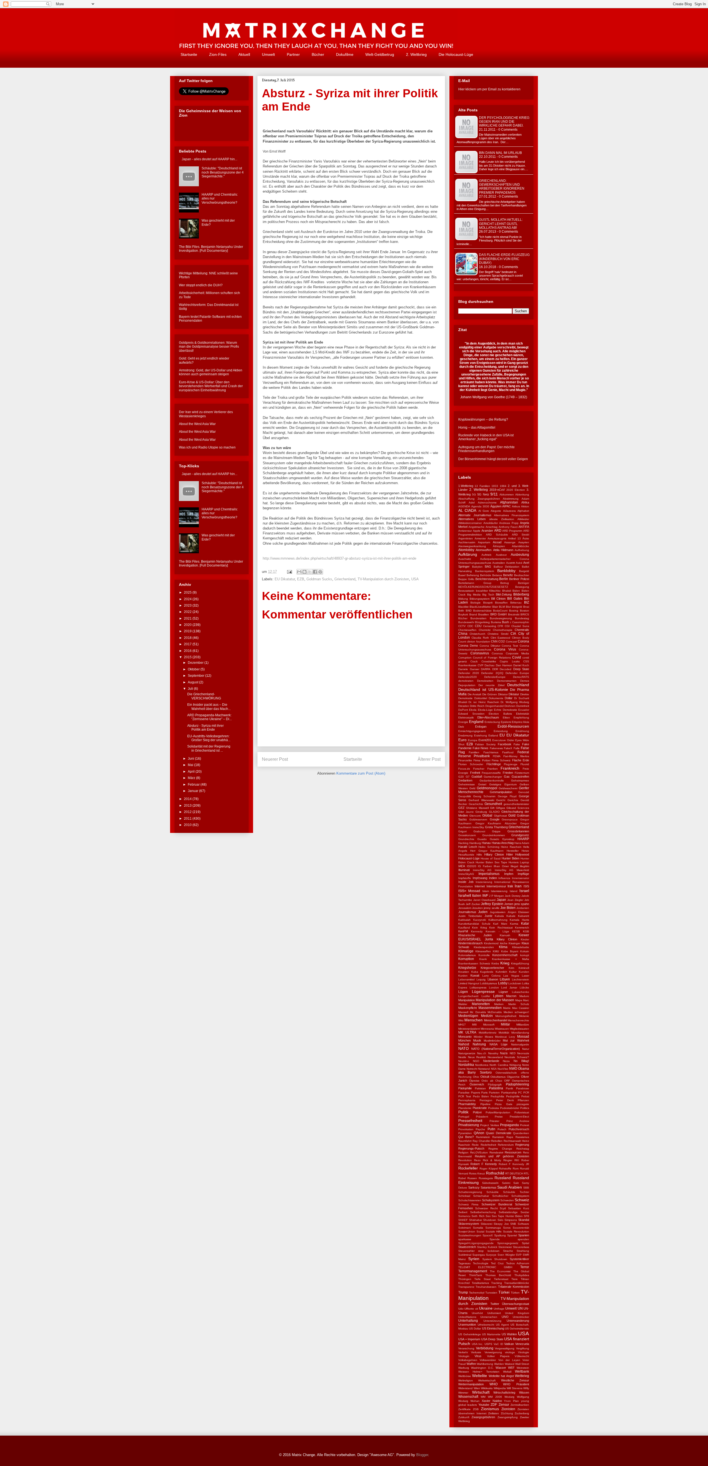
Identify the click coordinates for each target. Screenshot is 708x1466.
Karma (514, 923)
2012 (188, 812)
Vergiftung (522, 1348)
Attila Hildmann (503, 550)
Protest (524, 1125)
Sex (488, 1216)
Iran (518, 886)
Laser (525, 975)
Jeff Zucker (473, 904)
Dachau (489, 665)
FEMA (497, 756)
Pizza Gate (503, 1104)
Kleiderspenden (484, 947)
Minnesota (487, 1028)
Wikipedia (500, 1388)
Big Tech (488, 594)
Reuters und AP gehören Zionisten (502, 1156)
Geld (472, 788)
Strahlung (523, 1250)
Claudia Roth (480, 637)
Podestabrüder (509, 1108)
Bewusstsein (466, 590)
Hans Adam (521, 843)
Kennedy (477, 931)
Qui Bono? (466, 1137)
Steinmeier (505, 1247)
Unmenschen (488, 1316)
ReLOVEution (479, 1152)
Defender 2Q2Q (492, 673)
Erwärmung (465, 735)
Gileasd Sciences (517, 807)
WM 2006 (495, 1396)
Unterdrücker (521, 1316)
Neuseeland (495, 1057)
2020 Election (515, 489)
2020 (188, 625)
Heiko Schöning (488, 846)
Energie (463, 721)
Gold (512, 815)
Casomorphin (520, 622)
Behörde (485, 575)
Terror (524, 1267)
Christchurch (477, 633)
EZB (300, 579)
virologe (510, 1352)
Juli (191, 689)
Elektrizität (522, 713)
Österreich (477, 1084)
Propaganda (509, 1125)
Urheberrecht (486, 1324)
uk (476, 1308)
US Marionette (491, 1334)
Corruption (465, 657)
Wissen (524, 1392)
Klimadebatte (520, 947)
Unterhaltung (468, 1321)
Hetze (525, 850)
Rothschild (495, 1173)
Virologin (463, 1356)
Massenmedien (490, 1008)
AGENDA (464, 506)
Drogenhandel (494, 705)
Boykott (463, 614)
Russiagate (486, 1178)
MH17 (462, 1024)
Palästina (496, 1088)
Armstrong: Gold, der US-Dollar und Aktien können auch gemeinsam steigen (210, 372)
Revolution (465, 1160)
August (193, 682)
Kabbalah (464, 919)
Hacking (463, 843)
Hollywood (522, 854)
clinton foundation (478, 641)
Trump (463, 1292)
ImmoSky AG (482, 870)
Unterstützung (492, 1320)
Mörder (478, 1036)
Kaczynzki (479, 919)
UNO (505, 1316)
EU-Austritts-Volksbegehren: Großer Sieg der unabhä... (208, 738)
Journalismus (467, 912)
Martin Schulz (518, 1004)
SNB (513, 1223)
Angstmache (476, 526)
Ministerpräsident (469, 1028)
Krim (511, 967)
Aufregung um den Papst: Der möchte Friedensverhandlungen (486, 449)
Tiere (514, 1279)
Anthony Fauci (508, 526)
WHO (494, 1384)
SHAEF (463, 1219)
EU (502, 735)
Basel (461, 575)
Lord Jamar (509, 987)
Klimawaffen (483, 951)
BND (469, 610)
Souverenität (521, 1227)
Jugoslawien (498, 912)
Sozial (480, 1231)
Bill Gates (514, 598)
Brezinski (513, 614)
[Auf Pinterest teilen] (320, 572)
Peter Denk (505, 1100)
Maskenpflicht (467, 1007)
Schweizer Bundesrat (496, 1204)
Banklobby (506, 570)
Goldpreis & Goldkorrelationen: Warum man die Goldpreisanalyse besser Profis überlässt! (209, 347)
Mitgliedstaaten (519, 1028)
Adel (472, 502)
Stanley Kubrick (487, 1247)
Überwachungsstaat (515, 1303)
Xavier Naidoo (492, 1400)
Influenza (504, 878)
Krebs (495, 963)
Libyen (505, 979)
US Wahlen (509, 1334)
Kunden (524, 971)
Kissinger (514, 943)
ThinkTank (475, 1275)
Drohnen (510, 705)
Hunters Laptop (519, 862)
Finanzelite (465, 760)
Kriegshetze (467, 968)
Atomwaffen (483, 550)
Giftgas (500, 807)
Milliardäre (522, 1024)
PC (520, 1092)
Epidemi (506, 721)
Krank (483, 959)
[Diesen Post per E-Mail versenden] (299, 572)
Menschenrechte (518, 1020)
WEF (511, 1367)
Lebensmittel (466, 979)
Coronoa (497, 653)
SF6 (526, 1216)
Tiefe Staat (482, 1279)
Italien (476, 896)
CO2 (501, 641)
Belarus (497, 575)
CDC (470, 626)
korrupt (524, 955)
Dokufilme (344, 54)
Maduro (524, 996)
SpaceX (488, 1235)
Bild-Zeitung (504, 594)
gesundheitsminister (516, 804)
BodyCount (500, 610)
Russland (502, 1178)
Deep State (521, 669)
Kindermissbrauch (470, 943)
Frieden (508, 772)
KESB (516, 931)
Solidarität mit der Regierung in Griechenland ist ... (208, 748)
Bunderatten (478, 618)
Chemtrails (522, 629)
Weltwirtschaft (487, 1380)
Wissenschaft (468, 1397)
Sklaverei (486, 1223)
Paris (484, 1092)
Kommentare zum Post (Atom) (360, 773)
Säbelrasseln (490, 1182)
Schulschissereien (469, 1200)
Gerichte (512, 800)
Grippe (496, 831)
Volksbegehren (467, 1360)
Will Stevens (514, 1388)
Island (513, 891)
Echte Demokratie (505, 709)
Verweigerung (493, 1352)
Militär (505, 1024)
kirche (503, 943)
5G (474, 494)
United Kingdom (517, 1313)
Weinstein (523, 1367)
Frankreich (510, 768)
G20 (461, 776)
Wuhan (475, 1400)
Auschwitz (464, 558)
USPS (488, 1344)
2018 (188, 638)
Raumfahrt (465, 1140)
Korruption (466, 959)
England (476, 721)
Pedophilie (513, 1096)
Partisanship (509, 1092)
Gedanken (465, 780)
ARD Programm (512, 530)
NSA (494, 1068)
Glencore (475, 815)
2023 (188, 605)
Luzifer (485, 996)
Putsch (502, 1129)
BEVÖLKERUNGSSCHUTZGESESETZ (483, 586)
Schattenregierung (470, 1192)
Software (523, 1223)
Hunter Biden (510, 858)
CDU (478, 626)
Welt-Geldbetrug (379, 54)
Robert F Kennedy (483, 1164)
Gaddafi (477, 776)
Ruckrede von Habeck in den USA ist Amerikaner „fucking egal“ (486, 437)
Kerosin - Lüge (497, 931)
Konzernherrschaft (504, 955)
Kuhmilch (501, 971)
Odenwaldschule (506, 1072)
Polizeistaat (521, 1112)
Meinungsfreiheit (505, 1015)
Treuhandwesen (486, 1286)
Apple (476, 530)
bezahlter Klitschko (488, 590)
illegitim (524, 866)
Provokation (465, 1129)
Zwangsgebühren (483, 1417)
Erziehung (480, 735)
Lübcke (524, 987)
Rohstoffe (505, 1168)
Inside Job (465, 881)
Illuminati (464, 870)
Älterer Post (429, 759)
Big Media (474, 594)
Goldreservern (478, 819)
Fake (517, 744)
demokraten (465, 680)
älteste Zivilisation (501, 519)
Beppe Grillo (466, 579)
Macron (511, 996)
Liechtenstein (520, 979)
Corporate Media (517, 653)
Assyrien (523, 542)
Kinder (525, 939)
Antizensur (465, 530)
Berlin (503, 579)
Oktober (194, 669)
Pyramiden (465, 1133)
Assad (497, 542)
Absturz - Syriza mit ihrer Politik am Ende (205, 727)
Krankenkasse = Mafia (510, 959)
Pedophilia (497, 1096)
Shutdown (489, 1219)
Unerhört (477, 1313)
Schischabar (481, 1195)
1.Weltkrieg (465, 485)
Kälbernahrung (497, 919)
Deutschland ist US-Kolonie (483, 689)
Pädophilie (465, 1088)
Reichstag (522, 1148)
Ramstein (498, 1137)
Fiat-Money (510, 756)
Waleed (509, 1363)
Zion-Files (218, 54)
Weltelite (479, 1375)
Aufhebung (522, 550)
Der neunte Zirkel (491, 685)
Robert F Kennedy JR (514, 1164)
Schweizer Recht (486, 1208)
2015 (188, 657)
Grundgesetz (520, 835)
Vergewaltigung (504, 1348)
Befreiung (473, 575)
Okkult (484, 1076)
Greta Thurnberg (496, 827)
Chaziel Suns (520, 626)
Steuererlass (521, 1247)
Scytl (503, 1208)
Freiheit (475, 772)
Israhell (464, 895)
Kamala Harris (519, 919)
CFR (500, 626)
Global (487, 815)
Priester (494, 1121)
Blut (508, 606)
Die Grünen (489, 694)
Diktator (503, 694)
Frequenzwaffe (491, 772)
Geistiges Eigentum (503, 784)
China (462, 634)
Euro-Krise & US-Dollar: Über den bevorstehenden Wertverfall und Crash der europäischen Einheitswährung (211, 386)
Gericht (500, 800)
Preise (499, 1116)
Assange (510, 542)
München (464, 1040)
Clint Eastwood (501, 637)
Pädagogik (495, 1084)
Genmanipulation (501, 792)
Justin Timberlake (470, 915)
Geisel (482, 784)
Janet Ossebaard (484, 899)
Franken (492, 768)
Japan (501, 900)
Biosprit (488, 602)
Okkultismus (498, 1076)
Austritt (510, 562)
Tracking (496, 1282)
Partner (293, 54)
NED (513, 1053)
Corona (523, 641)
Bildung (463, 598)
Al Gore (483, 510)
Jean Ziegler (515, 899)
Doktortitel (480, 698)
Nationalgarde (520, 1044)
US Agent (502, 1324)
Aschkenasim (466, 542)
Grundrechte (466, 839)
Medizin (487, 1016)
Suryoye (491, 1254)
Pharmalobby (467, 1104)
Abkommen (506, 494)
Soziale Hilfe (494, 1231)
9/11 (494, 494)
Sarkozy (474, 1187)
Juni (191, 758)
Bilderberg (521, 594)
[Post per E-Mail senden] (289, 572)
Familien (474, 752)
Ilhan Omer (501, 866)
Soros (507, 1227)
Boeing (513, 610)
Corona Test (510, 645)
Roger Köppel (489, 1168)
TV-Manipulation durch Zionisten (383, 579)
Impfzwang (480, 878)
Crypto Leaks (509, 661)
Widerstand (465, 1388)
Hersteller (513, 850)
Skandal (523, 1219)
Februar (194, 784)
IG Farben (485, 866)
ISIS (526, 886)
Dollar (508, 698)
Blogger (422, 1455)
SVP (519, 1254)
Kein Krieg (479, 927)
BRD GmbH (498, 614)
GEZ (461, 807)
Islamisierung (499, 891)
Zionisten (508, 1409)
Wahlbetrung (485, 1363)
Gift (492, 807)
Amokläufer (490, 522)
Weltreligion (465, 1380)
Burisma (496, 622)
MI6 (474, 1024)
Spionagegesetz (507, 1243)
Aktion (525, 506)
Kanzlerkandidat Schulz (474, 923)
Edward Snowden (471, 713)
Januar (193, 791)
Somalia (478, 1227)
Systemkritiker (519, 1259)
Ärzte (525, 538)
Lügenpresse (483, 991)
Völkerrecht (522, 1356)
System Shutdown (494, 1259)
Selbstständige (508, 1212)
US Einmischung (493, 1328)
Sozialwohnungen (469, 1235)
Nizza (506, 1061)
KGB (526, 931)
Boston (524, 610)
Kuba (474, 971)
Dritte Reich (477, 705)
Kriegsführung (520, 963)
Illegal (514, 866)
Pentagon (486, 1100)
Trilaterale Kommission (513, 1286)
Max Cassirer (520, 1007)
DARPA (485, 669)
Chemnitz (485, 629)
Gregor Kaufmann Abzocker (496, 823)
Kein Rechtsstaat (500, 927)
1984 (503, 485)
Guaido (482, 839)
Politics (524, 1108)
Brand (473, 614)
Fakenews (496, 748)
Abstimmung (511, 498)
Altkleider (523, 519)
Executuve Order (503, 740)
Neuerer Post (275, 759)
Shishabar (475, 1219)
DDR (495, 669)
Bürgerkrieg (482, 622)
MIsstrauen (502, 1028)
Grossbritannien (518, 831)
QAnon (479, 1133)
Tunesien (491, 1292)
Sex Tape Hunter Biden (507, 1216)
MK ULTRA (467, 1032)
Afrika (525, 502)
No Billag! (521, 1061)
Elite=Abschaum (488, 717)
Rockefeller (468, 1168)
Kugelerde (486, 971)
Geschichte (476, 804)
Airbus (516, 506)
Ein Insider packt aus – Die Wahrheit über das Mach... (209, 706)
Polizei (477, 1112)
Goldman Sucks (319, 579)
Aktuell (244, 54)
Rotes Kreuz (477, 1173)
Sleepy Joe (501, 1223)
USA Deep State (492, 1339)
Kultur (513, 971)
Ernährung (522, 731)
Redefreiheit (488, 1144)
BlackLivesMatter (480, 606)
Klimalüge (465, 951)
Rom (516, 1168)
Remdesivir (496, 1152)
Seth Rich (478, 1216)
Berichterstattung (486, 579)
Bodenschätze (482, 610)
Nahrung (479, 1044)
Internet (480, 886)
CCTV (462, 626)
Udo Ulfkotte (466, 1308)
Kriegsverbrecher (492, 967)
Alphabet (523, 510)
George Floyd (507, 796)
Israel (524, 890)
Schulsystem (490, 1200)
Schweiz (522, 1200)
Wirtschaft (481, 1392)
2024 (188, 599)
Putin (491, 1129)
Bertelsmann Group (474, 582)
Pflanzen (523, 1100)
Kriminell (524, 967)
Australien (498, 562)
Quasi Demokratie (498, 1133)
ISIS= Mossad (469, 891)
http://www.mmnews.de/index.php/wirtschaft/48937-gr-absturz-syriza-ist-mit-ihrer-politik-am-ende (339, 558)
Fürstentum (522, 772)
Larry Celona (491, 975)
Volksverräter (488, 1360)
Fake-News (480, 748)
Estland (493, 735)
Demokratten (485, 680)
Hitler (509, 854)
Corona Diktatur (490, 645)
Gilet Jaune (466, 811)
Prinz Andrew (517, 1121)
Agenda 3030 (480, 506)
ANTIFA (524, 526)
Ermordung (501, 731)
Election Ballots (500, 713)
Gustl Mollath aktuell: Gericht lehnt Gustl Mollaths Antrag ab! (501, 224)
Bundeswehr (466, 622)
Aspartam (484, 542)
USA (415, 579)
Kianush (505, 935)
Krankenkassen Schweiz (474, 963)
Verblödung (484, 1348)
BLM (502, 606)
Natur (525, 1048)
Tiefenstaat (501, 1279)
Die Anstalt (474, 694)
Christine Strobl (498, 633)
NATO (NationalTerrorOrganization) (495, 1048)
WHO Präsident (516, 1384)
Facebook (504, 744)
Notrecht (472, 1068)
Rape (509, 1137)
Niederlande (491, 1061)
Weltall (507, 1371)
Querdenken (521, 1133)
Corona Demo (468, 645)
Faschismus (490, 752)
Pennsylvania (466, 1100)
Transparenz (466, 1286)
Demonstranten (507, 680)
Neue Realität (477, 1057)
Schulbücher (500, 1195)
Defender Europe (517, 673)
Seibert (462, 1212)
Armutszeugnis (497, 538)
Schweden (507, 1200)
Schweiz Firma (468, 1204)
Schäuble (492, 1192)
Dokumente (496, 698)
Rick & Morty (492, 1160)
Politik (463, 1112)
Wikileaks (487, 1388)
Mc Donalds (478, 1012)
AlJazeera (509, 510)
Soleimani (464, 1227)
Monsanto (465, 1036)
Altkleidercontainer (470, 522)
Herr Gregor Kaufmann (487, 850)
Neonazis (523, 1053)
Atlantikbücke (520, 546)
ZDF (494, 1405)
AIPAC (506, 506)
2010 (188, 825)
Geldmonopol (487, 788)
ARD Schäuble (497, 534)
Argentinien (465, 538)
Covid (516, 657)
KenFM (463, 931)
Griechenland (344, 579)
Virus (478, 1356)
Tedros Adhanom (517, 1263)
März (192, 778)
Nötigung (515, 1064)
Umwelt (268, 54)
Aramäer (487, 530)
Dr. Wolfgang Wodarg (515, 702)
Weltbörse (464, 1376)
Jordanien (522, 907)
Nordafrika (466, 1065)
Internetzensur (496, 886)
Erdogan (480, 726)
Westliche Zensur (515, 1380)
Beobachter (521, 575)
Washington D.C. (482, 1367)
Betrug (504, 582)
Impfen (508, 873)
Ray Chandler (481, 1140)
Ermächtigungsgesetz (472, 731)
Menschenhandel (495, 1020)
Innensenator (520, 878)
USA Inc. (477, 1344)
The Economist (500, 1271)
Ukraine (486, 1308)
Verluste (476, 1352)
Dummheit (522, 705)
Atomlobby (466, 550)
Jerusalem (464, 907)
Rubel (462, 1178)
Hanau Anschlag (503, 843)
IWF (485, 896)
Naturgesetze (466, 1053)
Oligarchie (513, 1076)
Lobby (502, 983)
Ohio (476, 1076)
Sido (500, 1219)
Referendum (506, 1144)
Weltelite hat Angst (501, 1376)
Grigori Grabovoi (471, 831)
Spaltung (500, 1235)
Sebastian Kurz (518, 1208)
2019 (188, 631)
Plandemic (465, 1108)
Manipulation (466, 1000)
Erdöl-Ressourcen (513, 726)
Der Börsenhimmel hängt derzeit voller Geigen (493, 459)
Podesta (493, 1108)
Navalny (493, 1053)
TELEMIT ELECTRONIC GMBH (485, 1267)
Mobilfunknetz (487, 1032)
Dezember (196, 663)
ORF (507, 1080)
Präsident (482, 1116)
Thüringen (464, 1279)
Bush (505, 622)
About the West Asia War (197, 424)
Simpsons (510, 1219)
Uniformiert (494, 1313)
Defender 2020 (468, 673)
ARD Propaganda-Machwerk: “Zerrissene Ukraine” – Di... (209, 717)
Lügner (503, 991)
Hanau (486, 843)
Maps (518, 1000)
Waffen (471, 1363)
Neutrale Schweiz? (516, 1057)
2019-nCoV (497, 489)
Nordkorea (481, 1064)
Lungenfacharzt (468, 996)
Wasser (501, 1367)
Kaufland (464, 927)
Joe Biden (508, 908)
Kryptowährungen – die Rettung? (483, 419)
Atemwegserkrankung (472, 546)
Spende (495, 1239)
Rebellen (497, 1140)
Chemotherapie (502, 629)
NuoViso (503, 1068)
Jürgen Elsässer (518, 912)
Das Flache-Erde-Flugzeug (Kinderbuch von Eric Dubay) (504, 259)
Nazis (504, 1053)
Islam (485, 891)
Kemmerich (522, 927)
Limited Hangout (468, 983)
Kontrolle (484, 955)
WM (483, 1396)
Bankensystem (484, 571)
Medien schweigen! (516, 1012)
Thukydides (521, 1275)
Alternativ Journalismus (474, 515)
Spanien (523, 1235)
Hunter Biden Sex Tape (491, 862)
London (494, 987)
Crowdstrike (488, 661)
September (196, 676)
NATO (463, 1048)
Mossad (523, 1036)
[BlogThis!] (304, 572)
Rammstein (483, 1137)
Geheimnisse (466, 784)
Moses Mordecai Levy (500, 1036)
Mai (191, 765)
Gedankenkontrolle (492, 780)
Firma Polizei (481, 760)
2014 (188, 799)
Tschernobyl (476, 1292)
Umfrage (499, 1308)
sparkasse (464, 1239)
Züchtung (507, 1413)
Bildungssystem (480, 598)
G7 (468, 776)
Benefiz (508, 575)
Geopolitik (464, 796)
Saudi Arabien (509, 1187)
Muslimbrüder (492, 1040)
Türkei (503, 1292)
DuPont (463, 709)
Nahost (463, 1044)
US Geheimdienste (517, 1328)
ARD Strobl (520, 534)
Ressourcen (513, 1152)
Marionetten (481, 1004)
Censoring (489, 626)
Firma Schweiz (501, 760)
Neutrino (463, 1061)
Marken (499, 1004)
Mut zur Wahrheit (516, 1040)
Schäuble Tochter (516, 1192)
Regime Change (500, 1148)
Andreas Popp (509, 522)
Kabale (511, 915)
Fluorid (524, 764)
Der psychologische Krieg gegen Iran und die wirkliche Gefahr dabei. (504, 122)
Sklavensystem (468, 1223)
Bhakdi (506, 590)
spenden (523, 1239)
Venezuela (522, 1344)
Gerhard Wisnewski (481, 800)
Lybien (498, 996)
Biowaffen (501, 602)
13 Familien (482, 485)
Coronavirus (479, 653)
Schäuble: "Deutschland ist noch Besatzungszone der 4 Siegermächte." (223, 172)
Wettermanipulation (471, 1384)
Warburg (463, 1367)
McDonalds (495, 1012)
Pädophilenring (517, 1084)
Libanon (493, 979)
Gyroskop (508, 839)
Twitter (494, 1303)
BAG (488, 566)
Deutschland (518, 685)
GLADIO (494, 811)
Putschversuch (519, 1129)
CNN (494, 641)
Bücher (318, 54)
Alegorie (496, 510)
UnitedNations (467, 1316)
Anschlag (492, 526)
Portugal (463, 1116)
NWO (513, 1069)
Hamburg (475, 843)
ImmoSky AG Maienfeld (512, 870)
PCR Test (464, 1096)
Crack (474, 661)
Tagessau (464, 1263)
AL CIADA (467, 510)
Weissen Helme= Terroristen (478, 1371)
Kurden (463, 975)
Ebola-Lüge (485, 709)
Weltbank (522, 1371)
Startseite (189, 54)
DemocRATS (521, 676)
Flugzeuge (510, 764)
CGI (507, 626)
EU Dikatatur (285, 579)
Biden (516, 590)
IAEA (461, 866)
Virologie (523, 1352)
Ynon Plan (511, 1400)
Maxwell (463, 1012)
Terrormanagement (472, 1271)
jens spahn (521, 904)
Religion (463, 1152)
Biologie (475, 602)
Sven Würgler (506, 1254)
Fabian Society (485, 744)
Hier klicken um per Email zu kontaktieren (489, 89)
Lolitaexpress (478, 987)
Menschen (473, 1020)
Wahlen (499, 1363)
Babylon (477, 566)
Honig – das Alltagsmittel (476, 427)
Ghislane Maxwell (477, 807)
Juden (483, 912)
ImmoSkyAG (466, 873)
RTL (526, 1173)
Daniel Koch (521, 665)
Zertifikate (464, 1409)
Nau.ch (481, 1053)
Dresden (463, 705)
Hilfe (479, 854)
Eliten (506, 717)
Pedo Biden (481, 1096)
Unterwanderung (518, 1320)
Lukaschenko (520, 991)
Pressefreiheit (470, 1120)
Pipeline (485, 1104)
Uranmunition (467, 1324)
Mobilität (504, 1032)
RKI (516, 1160)
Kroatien (463, 971)
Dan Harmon (504, 665)
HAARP (523, 839)
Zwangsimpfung (508, 1417)
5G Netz (483, 494)
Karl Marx (500, 923)
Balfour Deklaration (507, 566)
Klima (503, 947)
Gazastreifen (520, 776)
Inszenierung (484, 881)
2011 (188, 818)
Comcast (511, 641)
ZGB (476, 1409)
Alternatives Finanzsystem (511, 515)
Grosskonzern (467, 835)
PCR (526, 1092)
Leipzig (481, 979)
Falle (517, 748)
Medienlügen (468, 1016)
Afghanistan (509, 502)
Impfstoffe (464, 878)
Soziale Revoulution (516, 1231)
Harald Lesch (467, 846)
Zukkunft (463, 1417)
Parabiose (522, 1088)
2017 (188, 644)
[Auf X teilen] (310, 572)
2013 (188, 805)
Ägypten (495, 506)
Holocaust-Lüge (469, 858)
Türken (515, 1292)
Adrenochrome (487, 502)
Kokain (524, 951)
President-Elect (519, 1116)
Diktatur (514, 694)
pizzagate (523, 1104)
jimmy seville (491, 907)
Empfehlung (521, 717)
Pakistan (480, 1088)
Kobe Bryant (509, 951)
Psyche (480, 1129)
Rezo (477, 1160)
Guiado (494, 839)
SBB (526, 1187)
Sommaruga (493, 1227)
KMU (496, 951)
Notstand (484, 1068)
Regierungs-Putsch (471, 1148)
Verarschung (466, 1348)
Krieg (504, 963)
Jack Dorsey (512, 895)
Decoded (505, 669)
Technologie (480, 1263)
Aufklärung (467, 554)
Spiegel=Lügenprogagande (476, 1243)
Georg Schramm (484, 796)
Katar (525, 923)
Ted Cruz (497, 1263)
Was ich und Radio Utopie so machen (207, 447)
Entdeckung (492, 721)
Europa (472, 740)
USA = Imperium (469, 1339)
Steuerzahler (466, 1250)
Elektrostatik (466, 717)
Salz (516, 1182)
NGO (476, 1061)
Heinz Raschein (511, 846)
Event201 (484, 740)
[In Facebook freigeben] (315, 572)
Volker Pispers (498, 1356)
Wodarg (509, 1396)
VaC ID (498, 1344)
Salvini (506, 1182)
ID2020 (471, 866)
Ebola (473, 709)
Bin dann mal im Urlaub (500, 153)
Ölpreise (474, 1080)
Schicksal (464, 1195)
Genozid (523, 792)
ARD (497, 531)
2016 (188, 651)
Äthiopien (499, 546)
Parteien (494, 1092)
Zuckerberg (522, 1413)
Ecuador (523, 709)
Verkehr (463, 1352)
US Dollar (475, 1328)
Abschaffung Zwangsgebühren (479, 498)
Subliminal (464, 1254)
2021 (188, 618)
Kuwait (474, 975)
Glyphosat (500, 815)
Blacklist (463, 606)
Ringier (507, 1160)
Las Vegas (511, 975)
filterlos (524, 756)
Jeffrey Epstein (492, 904)
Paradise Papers (469, 1092)
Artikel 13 (514, 538)
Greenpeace (510, 819)
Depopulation (466, 685)
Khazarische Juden (475, 935)
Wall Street (522, 1363)
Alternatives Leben (472, 519)
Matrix (507, 1007)
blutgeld (517, 606)
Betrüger (523, 582)
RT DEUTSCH (514, 1173)
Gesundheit (493, 804)
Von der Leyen (509, 1360)
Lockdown (514, 983)
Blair (495, 606)
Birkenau (516, 602)
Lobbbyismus (488, 983)
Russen (472, 1178)
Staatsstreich (467, 1247)
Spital (525, 1243)
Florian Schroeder (470, 764)
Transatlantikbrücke (516, 1282)
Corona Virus (505, 649)
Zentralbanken (520, 1404)
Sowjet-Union (466, 1231)
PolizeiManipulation (498, 1112)
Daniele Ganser (468, 669)
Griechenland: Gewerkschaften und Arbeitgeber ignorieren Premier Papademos (501, 187)
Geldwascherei (508, 788)
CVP (480, 665)
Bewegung (522, 586)
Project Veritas (489, 1125)
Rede (475, 1144)
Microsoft (488, 1024)
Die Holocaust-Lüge (456, 54)
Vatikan (509, 1344)
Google (494, 819)
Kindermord (491, 943)
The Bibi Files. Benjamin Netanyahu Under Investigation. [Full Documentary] (211, 249)
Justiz (489, 915)
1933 (494, 485)
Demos (524, 680)
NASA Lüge (498, 1044)
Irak (510, 886)
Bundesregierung (501, 618)
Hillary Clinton (494, 854)
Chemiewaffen (467, 629)
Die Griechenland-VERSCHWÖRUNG (204, 696)
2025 (188, 592)
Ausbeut (501, 554)
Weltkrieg (522, 1376)
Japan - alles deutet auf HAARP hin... (209, 159)
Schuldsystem (520, 1195)
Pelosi (525, 1096)
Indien (493, 878)
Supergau (478, 1254)
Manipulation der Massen (495, 1000)
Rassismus (522, 1137)
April (192, 771)
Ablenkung (522, 494)
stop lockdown (488, 1250)
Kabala (499, 915)
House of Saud (491, 858)
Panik (509, 1088)
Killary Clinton (507, 939)
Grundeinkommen (493, 835)
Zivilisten (493, 1413)
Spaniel (512, 1235)
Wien (477, 1388)
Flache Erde (520, 760)
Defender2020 (467, 676)
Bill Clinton (498, 598)
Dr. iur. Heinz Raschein (483, 702)
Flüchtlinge (493, 764)
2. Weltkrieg (416, 54)
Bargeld (524, 571)
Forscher (478, 768)
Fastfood (508, 752)
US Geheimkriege (469, 1334)
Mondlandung (520, 1032)
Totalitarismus (480, 1282)
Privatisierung (468, 1125)
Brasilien (483, 614)
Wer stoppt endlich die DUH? (201, 285)
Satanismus (488, 1187)
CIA (513, 634)
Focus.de (464, 768)
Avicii (519, 562)
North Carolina (499, 1064)
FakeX (508, 748)
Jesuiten (477, 907)
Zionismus (490, 1409)
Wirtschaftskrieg (504, 1392)
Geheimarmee (520, 780)
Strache (508, 1250)
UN (520, 1308)
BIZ (526, 602)
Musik (477, 1040)
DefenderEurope (495, 676)
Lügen (463, 992)
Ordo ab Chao (491, 1080)
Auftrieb (486, 554)
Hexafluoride (466, 854)
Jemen (508, 904)
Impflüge (523, 873)
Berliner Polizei (519, 579)
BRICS (524, 614)
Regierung (522, 1144)
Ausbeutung (520, 555)
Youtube (483, 1404)
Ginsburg (481, 811)
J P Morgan (496, 895)
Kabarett (523, 915)
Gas (507, 776)
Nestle (462, 1057)
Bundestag (522, 618)
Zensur (504, 1405)
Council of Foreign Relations (492, 657)
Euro (462, 740)
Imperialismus (488, 874)
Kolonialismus (467, 955)
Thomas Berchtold (498, 1275)
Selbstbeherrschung (483, 1212)
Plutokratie (480, 1108)
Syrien (473, 1259)
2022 (188, 612)
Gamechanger (493, 776)
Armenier (480, 538)
